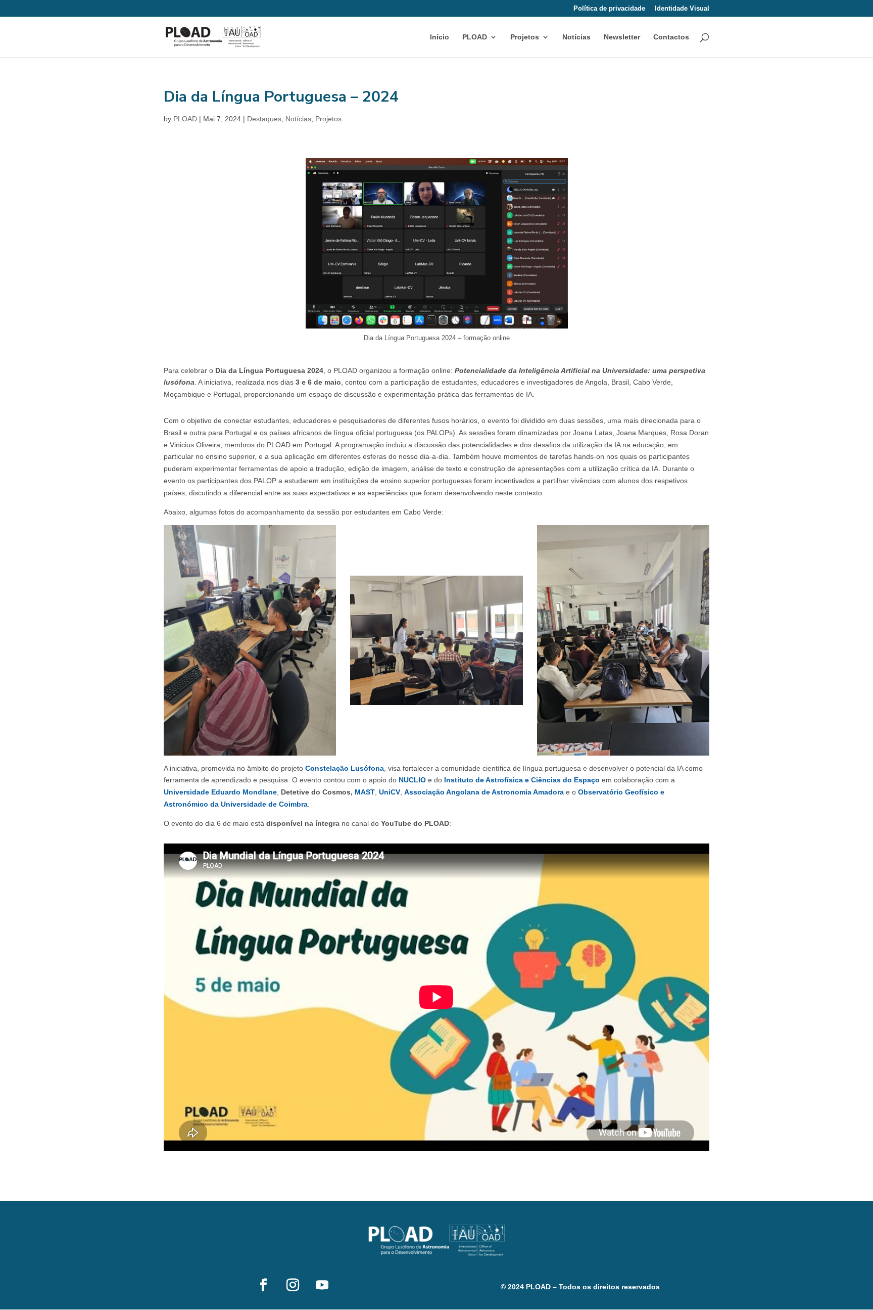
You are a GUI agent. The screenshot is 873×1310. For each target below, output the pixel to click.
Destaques (264, 119)
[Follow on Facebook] (263, 1285)
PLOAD (185, 119)
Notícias (576, 37)
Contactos (671, 37)
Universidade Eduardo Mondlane (220, 792)
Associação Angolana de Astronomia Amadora (484, 792)
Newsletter (622, 37)
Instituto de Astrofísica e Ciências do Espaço (522, 780)
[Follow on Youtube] (321, 1285)
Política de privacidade (609, 8)
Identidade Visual (682, 8)
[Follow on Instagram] (292, 1285)
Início (439, 37)
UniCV (389, 792)
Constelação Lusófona (344, 768)
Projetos (524, 37)
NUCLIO (412, 780)
